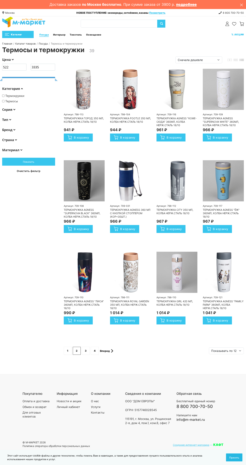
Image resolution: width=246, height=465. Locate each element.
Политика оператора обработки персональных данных (56, 445)
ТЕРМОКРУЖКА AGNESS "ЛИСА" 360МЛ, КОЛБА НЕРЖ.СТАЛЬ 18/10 (84, 305)
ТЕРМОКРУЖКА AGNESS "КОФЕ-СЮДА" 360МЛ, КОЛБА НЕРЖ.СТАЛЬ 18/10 (176, 122)
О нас (95, 401)
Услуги (95, 407)
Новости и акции (69, 401)
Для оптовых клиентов (32, 414)
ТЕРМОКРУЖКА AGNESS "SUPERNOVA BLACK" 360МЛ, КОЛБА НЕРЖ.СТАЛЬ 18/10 (82, 213)
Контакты (97, 412)
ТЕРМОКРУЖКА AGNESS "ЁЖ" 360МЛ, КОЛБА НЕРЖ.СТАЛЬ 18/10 (221, 213)
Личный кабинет (68, 407)
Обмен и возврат (35, 407)
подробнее (186, 4)
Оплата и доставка (36, 401)
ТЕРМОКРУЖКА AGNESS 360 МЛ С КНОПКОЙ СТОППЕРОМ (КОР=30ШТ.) (130, 213)
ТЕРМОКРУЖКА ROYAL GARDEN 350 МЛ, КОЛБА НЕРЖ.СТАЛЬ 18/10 (129, 305)
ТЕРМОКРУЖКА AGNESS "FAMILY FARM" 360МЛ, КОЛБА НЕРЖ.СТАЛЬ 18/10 (223, 305)
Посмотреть (157, 12)
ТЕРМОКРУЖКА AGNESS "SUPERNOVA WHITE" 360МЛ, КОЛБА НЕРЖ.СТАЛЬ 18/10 (221, 122)
